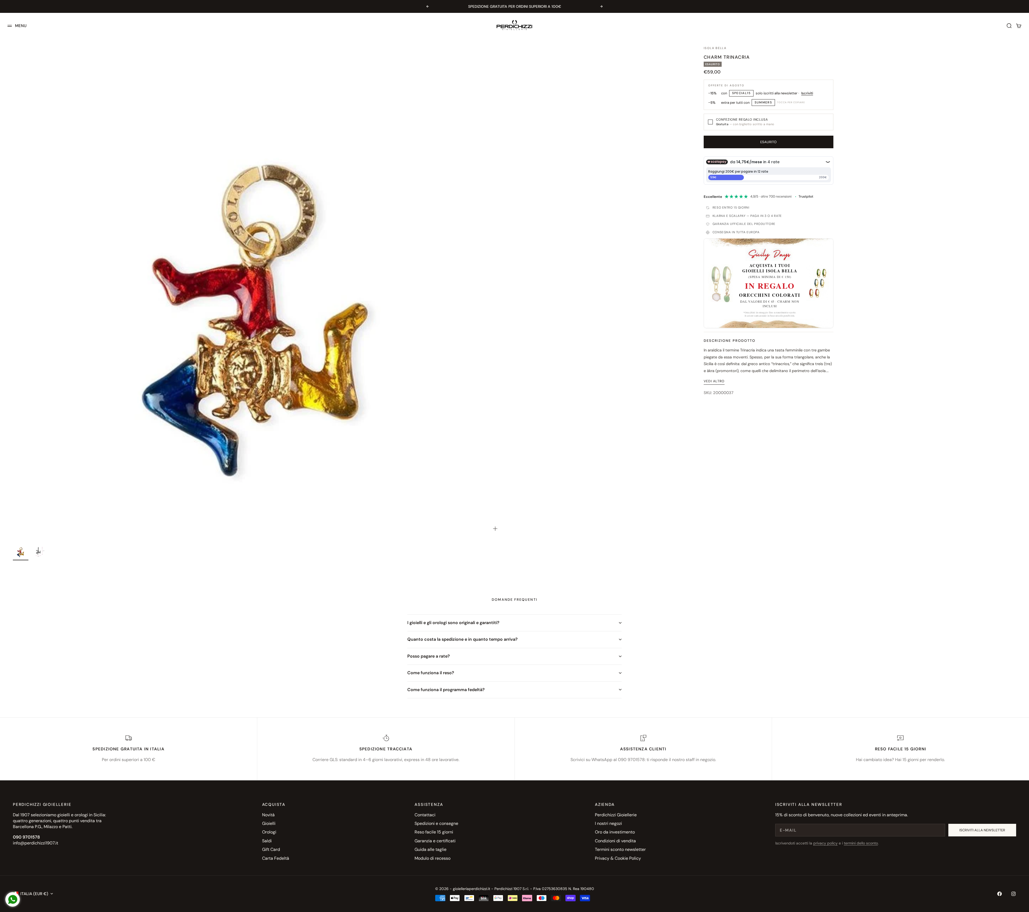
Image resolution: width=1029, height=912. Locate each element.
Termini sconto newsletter (620, 849)
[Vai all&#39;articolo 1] (20, 551)
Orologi (269, 832)
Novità (268, 815)
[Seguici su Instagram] (1013, 893)
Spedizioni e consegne (436, 823)
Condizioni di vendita (615, 841)
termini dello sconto (861, 843)
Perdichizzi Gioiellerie (616, 815)
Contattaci (425, 815)
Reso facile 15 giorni (434, 832)
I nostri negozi (608, 823)
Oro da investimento (615, 832)
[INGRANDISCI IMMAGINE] (495, 528)
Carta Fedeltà (275, 858)
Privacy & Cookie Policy (618, 858)
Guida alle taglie (430, 849)
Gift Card (271, 849)
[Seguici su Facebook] (999, 893)
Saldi (267, 841)
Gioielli (268, 823)
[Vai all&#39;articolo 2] (38, 551)
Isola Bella (715, 48)
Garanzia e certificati (435, 841)
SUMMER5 (763, 103)
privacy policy (825, 843)
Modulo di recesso (432, 858)
